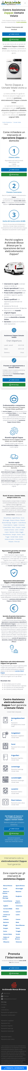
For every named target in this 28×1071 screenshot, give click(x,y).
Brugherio (14, 522)
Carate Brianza (22, 522)
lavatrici (14, 789)
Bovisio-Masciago (6, 522)
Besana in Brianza (14, 520)
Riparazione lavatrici (6, 1036)
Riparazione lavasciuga (7, 1028)
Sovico (23, 534)
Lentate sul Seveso (9, 530)
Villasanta (10, 541)
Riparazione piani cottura (7, 1039)
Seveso (19, 534)
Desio (13, 527)
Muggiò (21, 532)
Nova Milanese (7, 534)
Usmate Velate (17, 122)
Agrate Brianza (16, 518)
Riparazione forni (5, 1023)
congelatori (15, 733)
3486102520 (15, 34)
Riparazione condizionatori (8, 1015)
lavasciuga (15, 767)
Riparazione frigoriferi (7, 1026)
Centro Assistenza (7, 122)
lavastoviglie (16, 778)
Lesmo (16, 530)
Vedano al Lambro (9, 539)
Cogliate (15, 525)
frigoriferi (15, 755)
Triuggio (7, 537)
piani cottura (16, 800)
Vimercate (17, 541)
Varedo (21, 537)
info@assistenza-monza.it (9, 999)
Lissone (7, 532)
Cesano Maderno (7, 525)
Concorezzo (21, 525)
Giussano (18, 527)
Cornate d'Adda (7, 527)
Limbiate (21, 530)
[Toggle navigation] (25, 3)
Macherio (12, 532)
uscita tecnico (5, 1010)
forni (13, 744)
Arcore (22, 518)
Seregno (14, 534)
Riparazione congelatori (7, 1020)
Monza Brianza (7, 518)
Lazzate (23, 527)
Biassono (22, 520)
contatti (3, 1007)
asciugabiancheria (18, 719)
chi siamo (3, 1004)
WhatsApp (15, 39)
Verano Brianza (19, 539)
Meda (17, 532)
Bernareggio (6, 520)
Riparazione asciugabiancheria (9, 1012)
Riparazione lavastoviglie (7, 1031)
